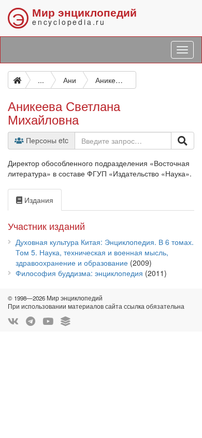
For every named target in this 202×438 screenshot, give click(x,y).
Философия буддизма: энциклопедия (79, 273)
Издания (37, 200)
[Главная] (16, 80)
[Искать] (182, 140)
